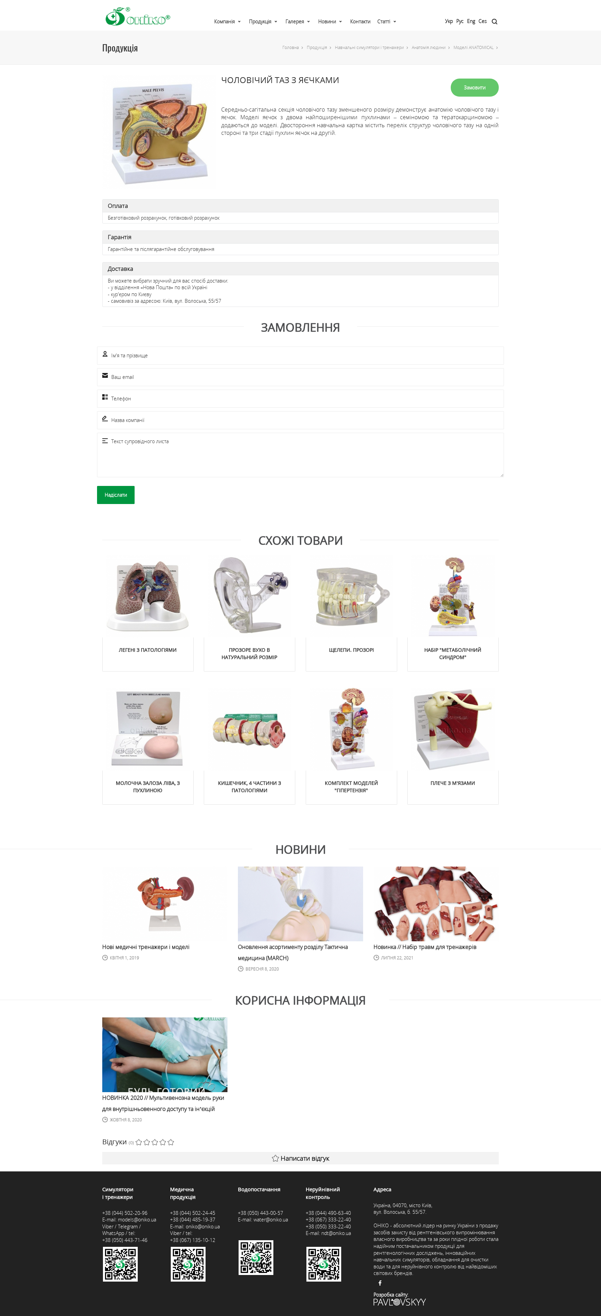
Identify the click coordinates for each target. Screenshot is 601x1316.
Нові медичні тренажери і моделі (146, 947)
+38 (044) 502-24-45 (192, 1213)
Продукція (260, 21)
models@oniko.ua (137, 1219)
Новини (327, 21)
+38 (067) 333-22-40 (328, 1219)
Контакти (360, 21)
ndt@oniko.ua (336, 1233)
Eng (471, 21)
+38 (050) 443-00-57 (260, 1213)
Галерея (295, 21)
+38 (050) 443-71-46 (124, 1240)
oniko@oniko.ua (203, 1226)
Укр (449, 21)
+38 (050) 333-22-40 (328, 1226)
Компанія (224, 21)
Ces (483, 21)
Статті (383, 21)
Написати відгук (305, 1158)
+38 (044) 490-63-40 (328, 1213)
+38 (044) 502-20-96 (124, 1213)
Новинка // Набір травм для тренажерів (425, 947)
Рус (460, 21)
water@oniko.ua (271, 1219)
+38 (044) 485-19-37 (192, 1219)
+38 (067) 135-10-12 (192, 1240)
